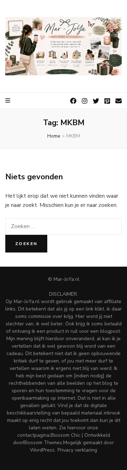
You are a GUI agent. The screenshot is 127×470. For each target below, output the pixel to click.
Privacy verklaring (77, 450)
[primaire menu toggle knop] (8, 101)
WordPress (42, 450)
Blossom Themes (42, 442)
